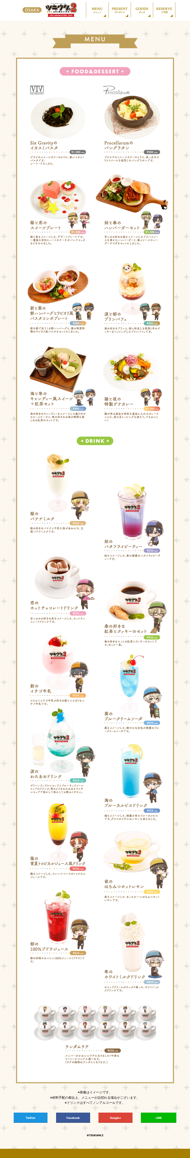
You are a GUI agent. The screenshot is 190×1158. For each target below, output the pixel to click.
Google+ (115, 1118)
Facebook (73, 1118)
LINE (159, 1118)
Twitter (30, 1118)
